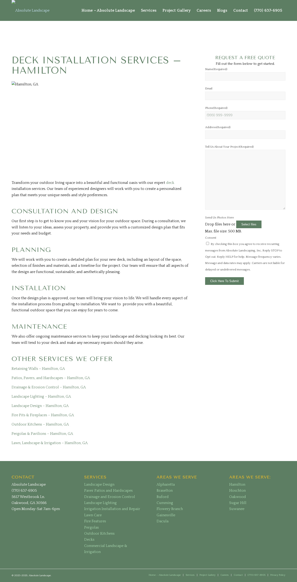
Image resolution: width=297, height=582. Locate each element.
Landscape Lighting (100, 503)
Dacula (162, 521)
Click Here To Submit (224, 281)
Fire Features (95, 521)
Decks (89, 539)
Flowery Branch (170, 509)
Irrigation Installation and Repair (112, 509)
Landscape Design (99, 484)
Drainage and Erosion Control (109, 497)
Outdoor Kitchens (99, 533)
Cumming (165, 503)
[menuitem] (108, 10)
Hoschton (237, 490)
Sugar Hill (237, 503)
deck (170, 183)
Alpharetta (166, 484)
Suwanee (236, 509)
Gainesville (166, 515)
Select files (248, 224)
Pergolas (91, 527)
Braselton (165, 490)
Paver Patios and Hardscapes (108, 490)
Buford (163, 497)
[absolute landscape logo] (30, 10)
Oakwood (237, 497)
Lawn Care (93, 515)
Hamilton (237, 484)
